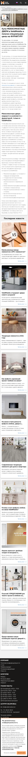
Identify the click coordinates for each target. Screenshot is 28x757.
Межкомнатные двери (7, 681)
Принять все (21, 753)
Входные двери (5, 679)
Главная (3, 7)
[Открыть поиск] (21, 3)
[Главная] (5, 2)
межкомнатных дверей (8, 85)
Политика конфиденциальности (10, 663)
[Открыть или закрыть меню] (25, 3)
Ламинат (3, 683)
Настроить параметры (10, 752)
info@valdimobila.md (9, 707)
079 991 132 (6, 717)
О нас (2, 665)
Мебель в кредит (6, 667)
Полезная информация (8, 669)
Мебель (3, 677)
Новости (9, 7)
